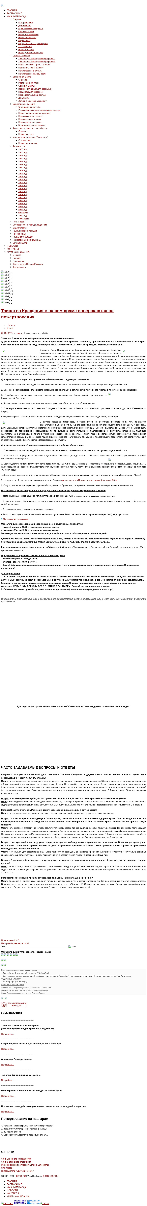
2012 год (22, 191)
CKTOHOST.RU (50, 1175)
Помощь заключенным (29, 118)
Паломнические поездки (25, 230)
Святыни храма (26, 31)
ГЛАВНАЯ (12, 10)
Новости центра (26, 133)
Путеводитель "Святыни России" (17, 1170)
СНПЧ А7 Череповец (11, 333)
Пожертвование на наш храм (27, 239)
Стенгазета (6, 1167)
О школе (22, 79)
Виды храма (24, 40)
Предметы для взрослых (30, 91)
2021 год (22, 164)
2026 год (22, 149)
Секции (22, 130)
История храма (25, 22)
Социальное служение (24, 103)
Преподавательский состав (32, 94)
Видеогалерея (20, 227)
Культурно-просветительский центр (30, 127)
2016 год (22, 179)
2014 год (22, 185)
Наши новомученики (28, 34)
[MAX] (2, 954)
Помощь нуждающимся (29, 121)
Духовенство (24, 25)
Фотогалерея (19, 146)
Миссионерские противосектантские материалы (25, 1164)
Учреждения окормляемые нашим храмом (39, 109)
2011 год (22, 194)
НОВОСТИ (12, 245)
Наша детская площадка (30, 52)
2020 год (22, 167)
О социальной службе (29, 106)
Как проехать (19, 266)
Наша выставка (26, 49)
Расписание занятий (28, 82)
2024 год (22, 155)
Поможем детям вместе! (30, 115)
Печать (11, 324)
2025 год (22, 152)
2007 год (22, 206)
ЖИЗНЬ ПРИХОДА (16, 16)
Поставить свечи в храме (30, 67)
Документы (23, 97)
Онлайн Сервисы (21, 55)
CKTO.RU (21, 1175)
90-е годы (23, 212)
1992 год (22, 215)
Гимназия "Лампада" (23, 236)
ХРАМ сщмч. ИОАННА (18, 251)
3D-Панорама (25, 46)
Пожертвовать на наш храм (32, 73)
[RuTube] (11, 954)
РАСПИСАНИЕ (14, 13)
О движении (24, 140)
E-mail (10, 327)
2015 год (22, 182)
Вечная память (20, 242)
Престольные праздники (30, 28)
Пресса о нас (19, 233)
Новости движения (27, 143)
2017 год (22, 176)
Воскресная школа (22, 76)
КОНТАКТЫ (13, 248)
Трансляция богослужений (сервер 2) (36, 61)
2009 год (22, 200)
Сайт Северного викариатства (16, 1158)
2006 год (22, 209)
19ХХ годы (23, 218)
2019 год (22, 170)
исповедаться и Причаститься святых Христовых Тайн (89, 479)
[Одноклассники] (8, 954)
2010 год (22, 197)
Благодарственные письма (31, 124)
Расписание (18, 260)
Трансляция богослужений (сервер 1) (36, 58)
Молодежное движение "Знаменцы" (30, 136)
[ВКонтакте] (5, 954)
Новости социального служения (34, 112)
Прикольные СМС (10, 940)
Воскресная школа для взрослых (34, 88)
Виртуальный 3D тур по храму (33, 43)
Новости (17, 257)
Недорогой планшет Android (15, 943)
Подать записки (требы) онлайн (34, 64)
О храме (17, 19)
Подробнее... (7, 1033)
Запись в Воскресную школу (32, 100)
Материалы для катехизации (15, 519)
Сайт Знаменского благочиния (16, 1161)
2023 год (22, 158)
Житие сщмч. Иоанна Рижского (28, 263)
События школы (26, 85)
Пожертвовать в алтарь (30, 70)
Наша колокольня (27, 37)
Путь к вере (18, 221)
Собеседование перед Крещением (30, 224)
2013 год (22, 188)
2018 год (22, 173)
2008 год (22, 203)
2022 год (22, 161)
